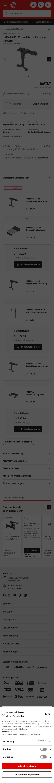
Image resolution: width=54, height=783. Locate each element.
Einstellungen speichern (27, 774)
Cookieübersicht (36, 734)
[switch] (43, 749)
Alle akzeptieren (27, 766)
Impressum (24, 734)
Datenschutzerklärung (10, 734)
